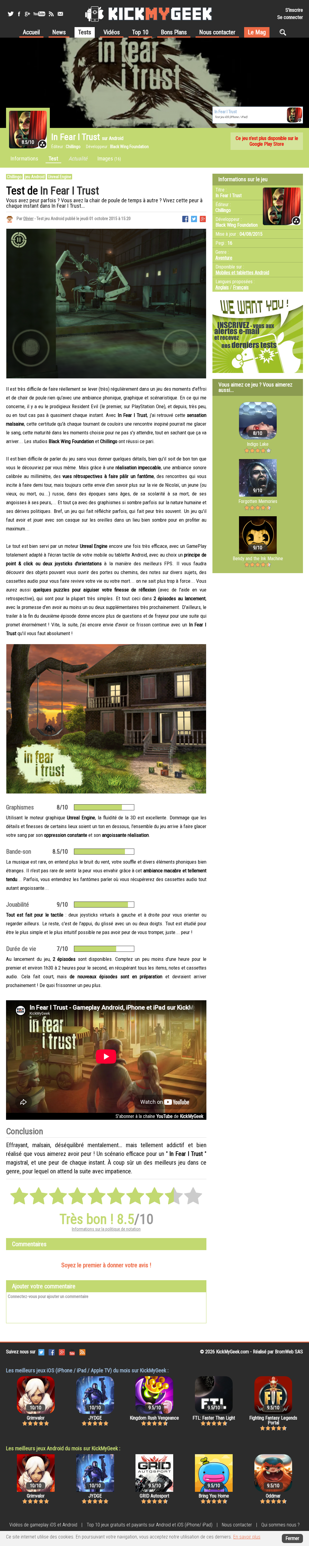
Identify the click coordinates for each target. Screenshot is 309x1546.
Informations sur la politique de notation (106, 1229)
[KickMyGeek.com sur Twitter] (41, 1352)
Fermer (292, 1538)
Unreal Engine (59, 176)
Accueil (31, 32)
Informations (24, 158)
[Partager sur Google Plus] (202, 218)
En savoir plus (246, 1537)
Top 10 (140, 32)
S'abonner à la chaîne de (159, 1116)
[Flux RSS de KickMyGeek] (51, 13)
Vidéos (112, 32)
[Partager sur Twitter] (194, 218)
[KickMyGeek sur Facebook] (19, 13)
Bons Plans (174, 32)
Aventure (223, 258)
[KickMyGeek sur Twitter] (10, 13)
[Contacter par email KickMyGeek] (60, 13)
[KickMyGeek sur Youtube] (39, 13)
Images (109, 158)
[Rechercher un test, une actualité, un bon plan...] (284, 32)
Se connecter (290, 17)
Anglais (222, 287)
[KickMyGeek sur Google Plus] (27, 13)
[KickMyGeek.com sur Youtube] (72, 1352)
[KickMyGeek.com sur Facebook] (51, 1352)
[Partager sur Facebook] (185, 218)
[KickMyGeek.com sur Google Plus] (61, 1352)
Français (241, 287)
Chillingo (14, 176)
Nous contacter (217, 32)
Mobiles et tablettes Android (242, 272)
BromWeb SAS (289, 1352)
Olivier (28, 218)
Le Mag (257, 32)
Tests (84, 32)
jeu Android (35, 176)
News (59, 32)
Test (53, 158)
